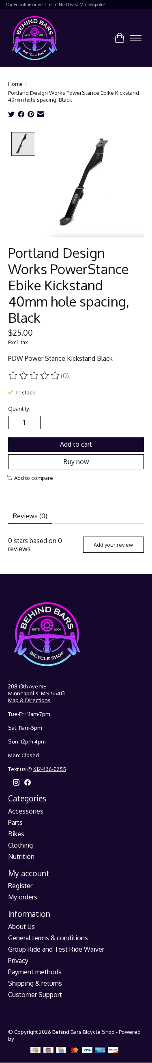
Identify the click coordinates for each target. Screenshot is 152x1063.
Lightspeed (29, 1038)
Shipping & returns (35, 983)
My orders (22, 897)
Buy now (76, 462)
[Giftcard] (48, 1050)
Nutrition (21, 856)
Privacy (18, 960)
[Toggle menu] (136, 38)
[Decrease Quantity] (16, 423)
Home (15, 83)
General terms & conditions (48, 938)
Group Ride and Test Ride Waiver (56, 949)
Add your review (113, 544)
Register (20, 886)
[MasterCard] (74, 1050)
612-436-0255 (49, 768)
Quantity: (19, 408)
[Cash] (35, 1050)
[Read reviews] (34, 376)
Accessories (25, 811)
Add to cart (76, 444)
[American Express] (100, 1050)
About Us (21, 926)
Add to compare (33, 477)
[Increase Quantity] (33, 423)
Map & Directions (29, 700)
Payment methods (35, 972)
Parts (15, 822)
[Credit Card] (61, 1050)
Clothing (20, 845)
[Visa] (87, 1050)
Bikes (16, 834)
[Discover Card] (113, 1050)
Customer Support (35, 995)
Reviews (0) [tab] (30, 516)
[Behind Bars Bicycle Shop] (34, 37)
